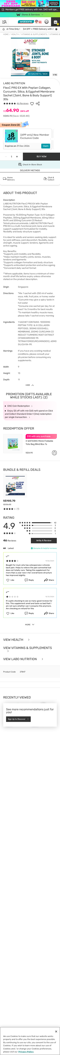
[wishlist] (32, 103)
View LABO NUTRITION (20, 659)
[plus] (17, 156)
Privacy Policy (26, 1052)
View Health (13, 639)
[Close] (56, 1031)
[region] (30, 1041)
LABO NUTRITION (14, 83)
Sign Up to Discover (16, 719)
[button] (55, 21)
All (4, 548)
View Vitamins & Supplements (27, 648)
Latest (11, 548)
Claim (45, 146)
